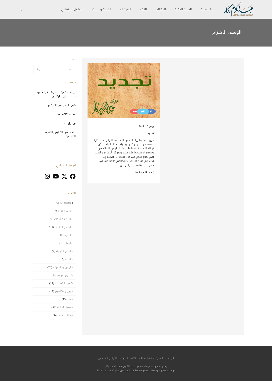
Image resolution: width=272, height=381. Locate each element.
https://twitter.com (64, 178)
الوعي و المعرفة (62, 267)
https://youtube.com (56, 178)
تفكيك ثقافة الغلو (66, 114)
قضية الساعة (64, 307)
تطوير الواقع (64, 275)
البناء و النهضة (63, 227)
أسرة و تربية (65, 210)
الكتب (143, 9)
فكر (70, 299)
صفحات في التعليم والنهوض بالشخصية (60, 134)
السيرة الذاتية (183, 9)
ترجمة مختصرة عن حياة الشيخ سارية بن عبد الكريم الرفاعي (56, 94)
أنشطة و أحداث (101, 9)
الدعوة (68, 235)
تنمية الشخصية (63, 283)
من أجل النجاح (68, 123)
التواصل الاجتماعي (107, 358)
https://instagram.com (47, 178)
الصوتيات (125, 9)
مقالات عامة (65, 315)
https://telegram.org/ (42, 178)
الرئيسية (206, 9)
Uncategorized (63, 202)
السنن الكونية (64, 251)
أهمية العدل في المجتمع (62, 105)
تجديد (150, 133)
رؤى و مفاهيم (63, 291)
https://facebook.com (72, 178)
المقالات (161, 9)
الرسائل (67, 243)
